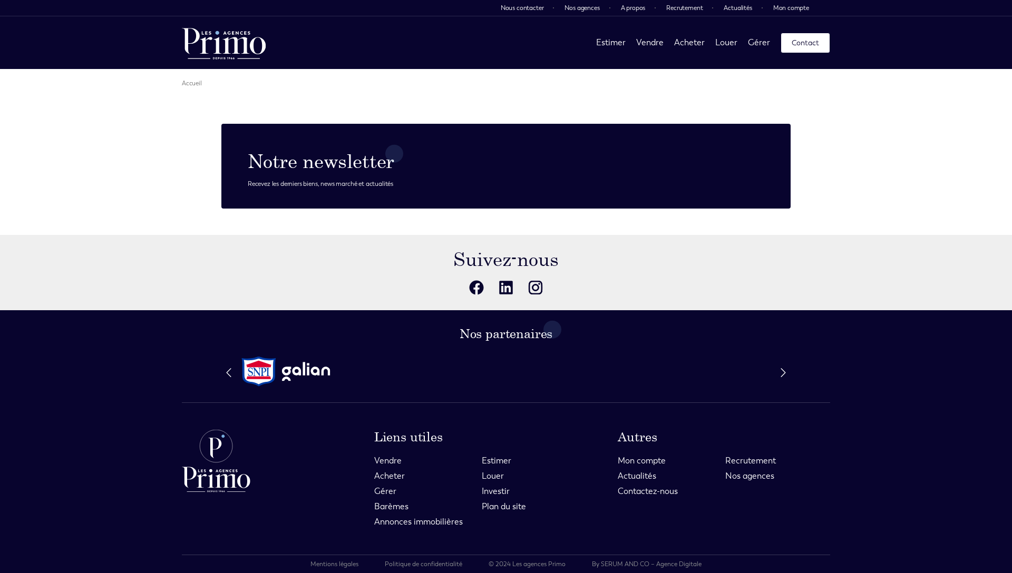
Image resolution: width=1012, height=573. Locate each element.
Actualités (738, 8)
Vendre (650, 42)
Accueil (192, 83)
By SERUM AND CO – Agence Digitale (647, 564)
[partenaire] (258, 372)
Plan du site (504, 506)
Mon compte (791, 8)
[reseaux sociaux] (476, 287)
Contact (805, 42)
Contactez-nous (648, 491)
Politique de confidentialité (423, 564)
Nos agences (582, 8)
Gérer (759, 42)
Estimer (611, 42)
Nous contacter (522, 8)
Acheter (689, 42)
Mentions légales (334, 564)
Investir (496, 491)
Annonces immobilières (418, 522)
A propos (633, 8)
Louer (726, 42)
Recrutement (684, 8)
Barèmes (391, 506)
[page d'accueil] (224, 43)
